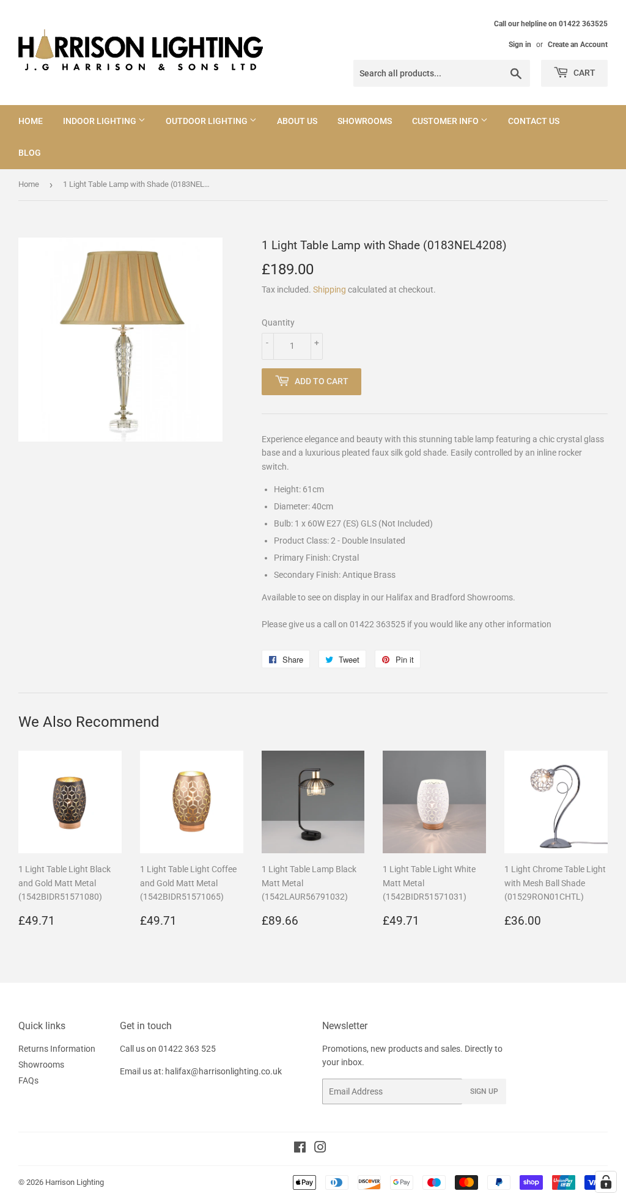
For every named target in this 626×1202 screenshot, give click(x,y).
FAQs (28, 1080)
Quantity (278, 322)
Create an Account (578, 44)
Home (30, 121)
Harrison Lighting (74, 1182)
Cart (583, 73)
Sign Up (484, 1091)
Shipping (329, 289)
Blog (29, 153)
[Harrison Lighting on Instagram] (320, 1149)
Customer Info (446, 121)
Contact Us (533, 121)
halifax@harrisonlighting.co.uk (223, 1071)
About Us (297, 121)
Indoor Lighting (100, 121)
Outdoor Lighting (207, 121)
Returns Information (56, 1049)
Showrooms (364, 121)
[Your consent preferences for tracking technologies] (605, 1181)
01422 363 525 (187, 1049)
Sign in (520, 44)
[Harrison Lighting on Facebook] (299, 1149)
